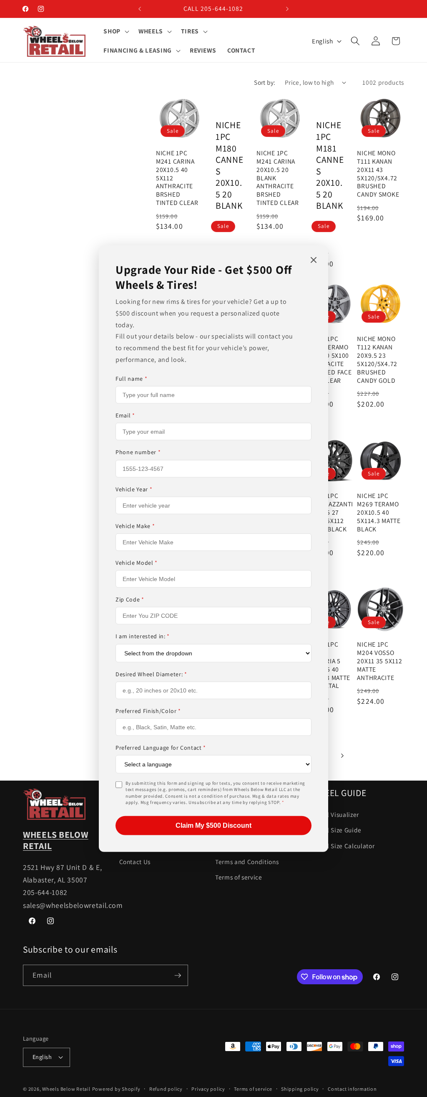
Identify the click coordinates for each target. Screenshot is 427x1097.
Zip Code (130, 599)
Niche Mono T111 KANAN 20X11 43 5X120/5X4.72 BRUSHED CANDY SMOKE (378, 173)
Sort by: (265, 82)
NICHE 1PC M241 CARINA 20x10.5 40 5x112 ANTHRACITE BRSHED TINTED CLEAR (177, 178)
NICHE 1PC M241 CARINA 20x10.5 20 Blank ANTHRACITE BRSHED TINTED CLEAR (277, 178)
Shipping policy (300, 1089)
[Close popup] (313, 261)
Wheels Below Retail (66, 1089)
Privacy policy (208, 1089)
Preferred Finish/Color (148, 710)
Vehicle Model (137, 562)
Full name (131, 378)
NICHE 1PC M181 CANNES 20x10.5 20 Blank (330, 165)
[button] (115, 31)
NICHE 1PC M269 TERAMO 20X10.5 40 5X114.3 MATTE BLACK (378, 512)
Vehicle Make (135, 526)
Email (125, 415)
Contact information (352, 1089)
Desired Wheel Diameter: (151, 673)
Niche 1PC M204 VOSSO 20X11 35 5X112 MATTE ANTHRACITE (379, 661)
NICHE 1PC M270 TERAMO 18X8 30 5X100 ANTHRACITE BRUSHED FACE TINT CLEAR (329, 359)
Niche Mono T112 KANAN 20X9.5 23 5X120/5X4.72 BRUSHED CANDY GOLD (377, 359)
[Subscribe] (178, 975)
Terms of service (238, 877)
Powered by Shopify (116, 1089)
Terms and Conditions (247, 861)
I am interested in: (143, 636)
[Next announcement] (287, 9)
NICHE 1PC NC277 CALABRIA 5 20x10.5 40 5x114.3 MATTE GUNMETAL (328, 665)
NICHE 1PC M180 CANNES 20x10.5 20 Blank (230, 165)
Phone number (138, 452)
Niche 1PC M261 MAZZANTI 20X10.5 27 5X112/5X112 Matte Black (330, 512)
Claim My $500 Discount (213, 825)
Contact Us (135, 861)
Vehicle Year (134, 489)
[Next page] (342, 756)
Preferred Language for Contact (161, 747)
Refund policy (166, 1089)
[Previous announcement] (140, 9)
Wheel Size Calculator (343, 846)
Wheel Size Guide (336, 830)
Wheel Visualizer (335, 814)
